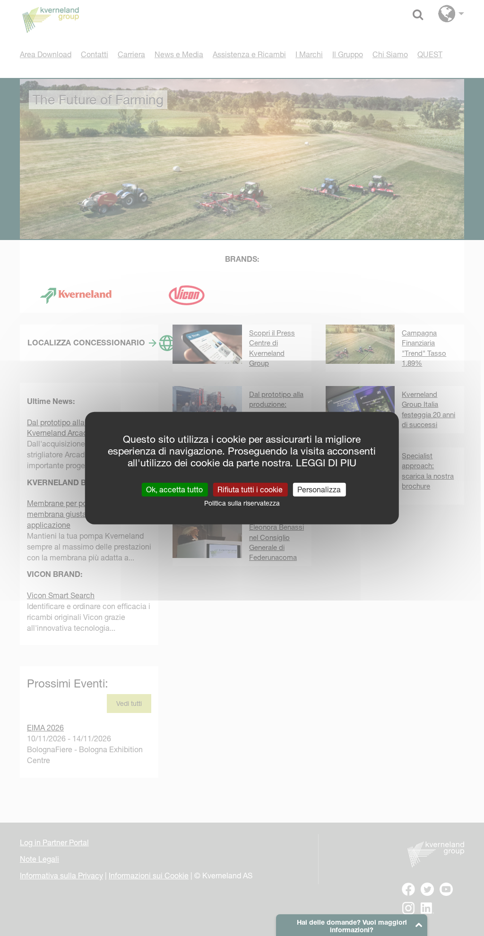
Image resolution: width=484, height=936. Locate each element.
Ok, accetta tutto (174, 489)
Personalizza (319, 489)
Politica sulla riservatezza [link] (242, 502)
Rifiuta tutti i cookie (250, 489)
